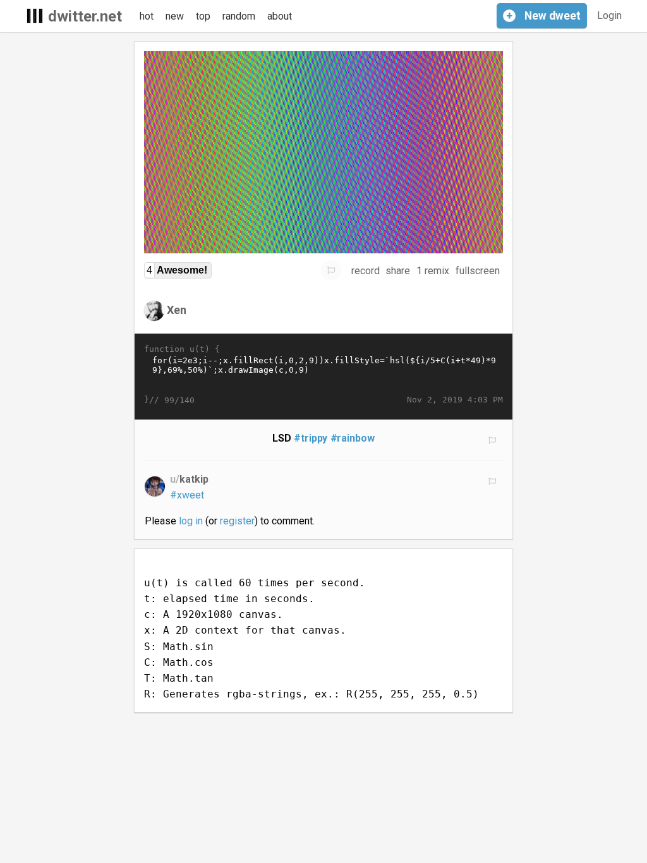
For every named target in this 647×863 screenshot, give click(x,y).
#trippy (311, 438)
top (203, 16)
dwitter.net (85, 16)
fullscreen (478, 271)
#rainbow (352, 438)
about (279, 16)
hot (147, 16)
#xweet (187, 495)
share (397, 271)
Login (609, 15)
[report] (331, 270)
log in (191, 521)
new (175, 16)
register (237, 521)
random (238, 16)
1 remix (432, 271)
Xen (176, 310)
